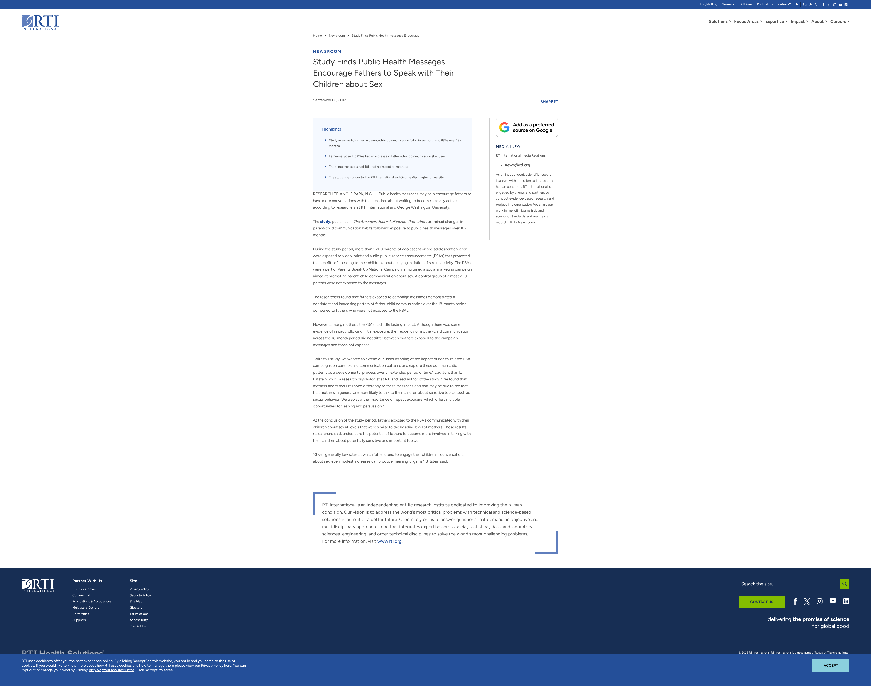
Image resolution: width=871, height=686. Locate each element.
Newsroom (729, 4)
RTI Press (747, 4)
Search (807, 4)
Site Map (136, 601)
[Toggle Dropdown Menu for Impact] (807, 21)
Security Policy (140, 595)
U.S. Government (84, 589)
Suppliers (79, 620)
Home (317, 35)
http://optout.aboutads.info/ (111, 670)
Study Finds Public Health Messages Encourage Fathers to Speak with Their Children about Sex (386, 35)
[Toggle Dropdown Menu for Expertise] (786, 21)
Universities (80, 614)
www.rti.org (389, 541)
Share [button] (547, 101)
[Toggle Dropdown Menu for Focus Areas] (761, 21)
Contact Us (138, 626)
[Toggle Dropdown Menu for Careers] (848, 21)
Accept (836, 665)
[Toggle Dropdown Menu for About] (826, 21)
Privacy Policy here (216, 665)
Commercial (81, 595)
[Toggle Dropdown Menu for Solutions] (730, 21)
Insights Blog (708, 4)
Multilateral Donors (85, 607)
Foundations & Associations (92, 601)
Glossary (136, 607)
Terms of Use (139, 614)
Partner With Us (788, 4)
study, (325, 221)
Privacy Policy (139, 589)
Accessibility (139, 620)
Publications (765, 4)
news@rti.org (517, 165)
